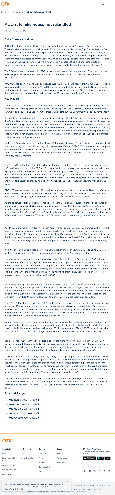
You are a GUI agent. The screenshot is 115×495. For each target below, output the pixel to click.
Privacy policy (62, 463)
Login (4, 454)
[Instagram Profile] (109, 471)
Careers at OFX (44, 467)
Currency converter (9, 470)
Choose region (7, 474)
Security (42, 463)
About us (42, 454)
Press (41, 458)
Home (3, 12)
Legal (59, 454)
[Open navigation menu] (112, 4)
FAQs (23, 454)
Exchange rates (8, 465)
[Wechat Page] (99, 471)
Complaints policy (27, 458)
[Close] (67, 481)
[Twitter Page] (94, 471)
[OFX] (5, 4)
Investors (42, 471)
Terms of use (62, 458)
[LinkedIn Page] (89, 471)
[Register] (103, 4)
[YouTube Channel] (104, 471)
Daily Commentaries (15, 12)
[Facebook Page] (84, 471)
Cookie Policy (19, 489)
